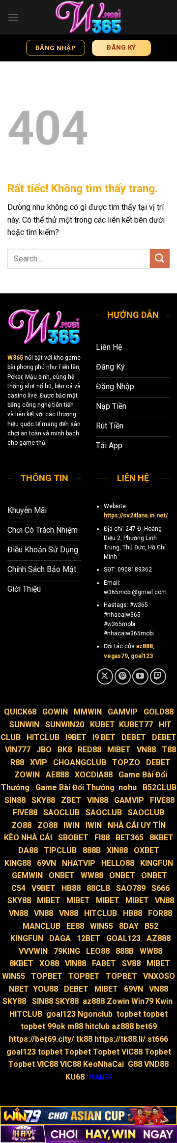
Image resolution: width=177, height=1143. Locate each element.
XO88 (49, 963)
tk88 (85, 1039)
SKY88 (43, 800)
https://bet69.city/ (41, 1039)
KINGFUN (156, 863)
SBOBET (73, 837)
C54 (18, 888)
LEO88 (98, 951)
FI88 (102, 837)
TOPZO (126, 762)
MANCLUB (41, 926)
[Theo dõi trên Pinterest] (123, 676)
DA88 (28, 850)
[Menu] (13, 17)
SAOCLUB (61, 812)
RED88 (89, 749)
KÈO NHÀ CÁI (27, 837)
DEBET (133, 737)
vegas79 (116, 656)
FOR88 (160, 913)
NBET (19, 989)
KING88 (17, 863)
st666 (158, 1039)
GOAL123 (123, 938)
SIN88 (15, 800)
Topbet (77, 1052)
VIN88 (97, 800)
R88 (17, 762)
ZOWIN (27, 774)
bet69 (146, 1026)
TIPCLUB (60, 850)
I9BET (76, 737)
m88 (75, 1026)
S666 (160, 888)
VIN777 (17, 749)
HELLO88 (117, 863)
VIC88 (132, 1052)
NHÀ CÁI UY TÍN (137, 825)
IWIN (71, 825)
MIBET (119, 749)
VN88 (146, 749)
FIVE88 (162, 800)
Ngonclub (95, 1014)
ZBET (71, 800)
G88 (135, 1064)
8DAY (129, 926)
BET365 (130, 837)
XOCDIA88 (94, 774)
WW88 (92, 875)
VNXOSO (159, 976)
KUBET (102, 724)
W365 (15, 357)
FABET (104, 963)
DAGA (60, 938)
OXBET (146, 850)
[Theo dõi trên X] (105, 676)
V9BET (43, 888)
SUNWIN (24, 724)
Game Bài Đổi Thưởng (75, 787)
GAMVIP (123, 711)
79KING (67, 951)
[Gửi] (160, 258)
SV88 (131, 963)
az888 (144, 646)
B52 (151, 926)
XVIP (38, 762)
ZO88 (21, 825)
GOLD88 (159, 711)
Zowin (118, 1001)
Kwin (165, 1001)
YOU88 (45, 989)
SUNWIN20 (64, 724)
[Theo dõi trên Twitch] (158, 676)
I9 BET (104, 737)
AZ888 (159, 938)
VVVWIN (33, 951)
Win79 (142, 1001)
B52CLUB (160, 787)
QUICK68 (20, 711)
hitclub (97, 1026)
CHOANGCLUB (79, 762)
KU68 (75, 1077)
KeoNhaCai (104, 1064)
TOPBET (46, 976)
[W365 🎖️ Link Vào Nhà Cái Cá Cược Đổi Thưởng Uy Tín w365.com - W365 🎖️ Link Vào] (88, 17)
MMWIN (88, 711)
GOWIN (55, 711)
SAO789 (131, 888)
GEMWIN (27, 875)
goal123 (142, 656)
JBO (44, 749)
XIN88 (117, 850)
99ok (56, 1026)
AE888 (57, 774)
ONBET (62, 875)
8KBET (161, 837)
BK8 (65, 749)
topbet (129, 1014)
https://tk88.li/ (120, 1039)
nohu (127, 787)
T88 (169, 749)
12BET (88, 938)
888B (92, 850)
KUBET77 (136, 724)
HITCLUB (43, 737)
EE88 (75, 926)
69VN (46, 863)
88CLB (98, 888)
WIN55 (101, 926)
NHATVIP (78, 863)
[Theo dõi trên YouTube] (140, 676)
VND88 (156, 1064)
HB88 (71, 888)
